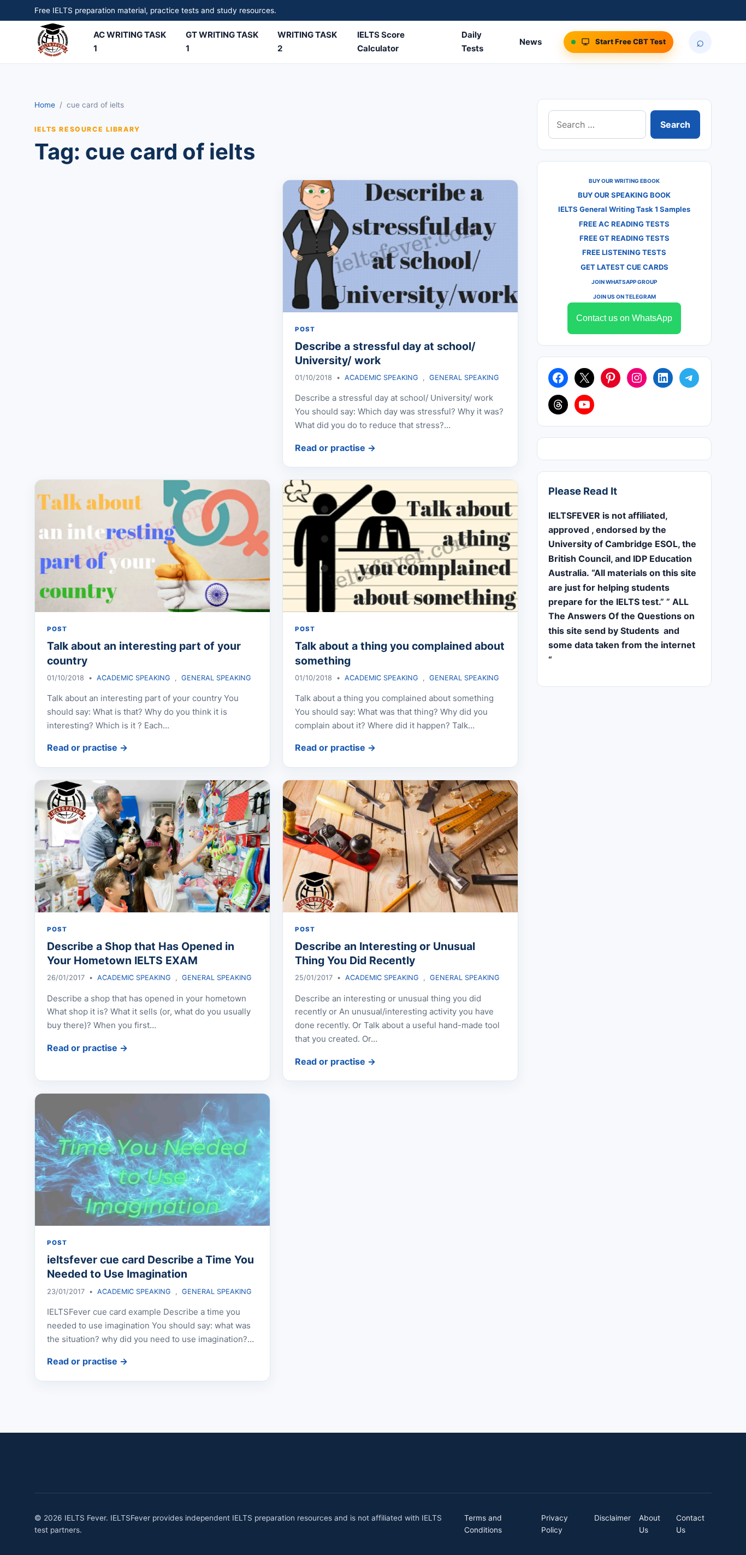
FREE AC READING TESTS (624, 223)
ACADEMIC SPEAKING (381, 377)
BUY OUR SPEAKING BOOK (624, 195)
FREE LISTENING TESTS (624, 252)
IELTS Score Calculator (381, 41)
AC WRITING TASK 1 (129, 41)
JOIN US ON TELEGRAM (624, 296)
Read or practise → (335, 447)
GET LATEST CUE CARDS (624, 267)
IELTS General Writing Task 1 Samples (624, 209)
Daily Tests (472, 41)
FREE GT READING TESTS (624, 238)
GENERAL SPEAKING (464, 377)
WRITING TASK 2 (307, 41)
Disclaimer (612, 1518)
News (530, 42)
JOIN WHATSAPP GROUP (624, 281)
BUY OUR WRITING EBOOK (624, 180)
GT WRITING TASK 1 (222, 41)
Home (44, 104)
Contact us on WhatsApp (624, 318)
